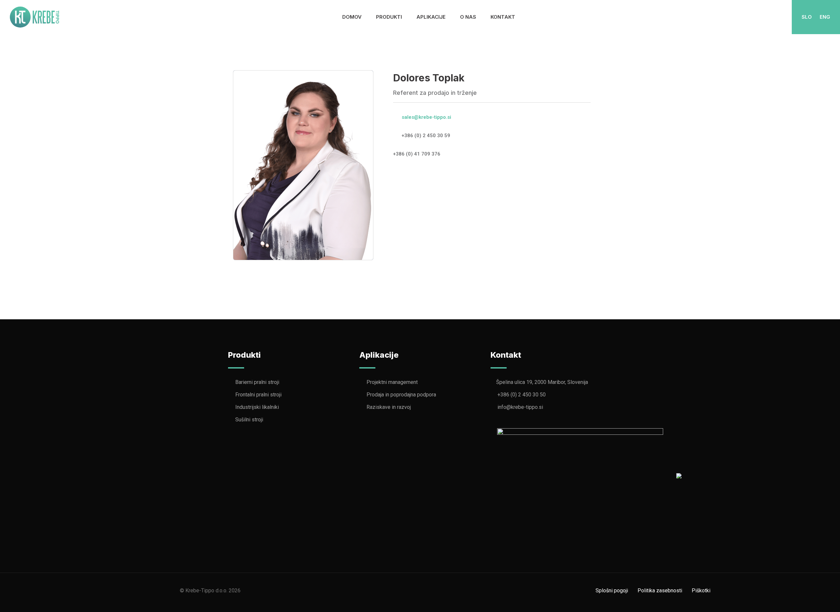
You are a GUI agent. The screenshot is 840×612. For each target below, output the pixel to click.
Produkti (389, 17)
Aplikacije (431, 17)
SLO (807, 17)
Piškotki (701, 590)
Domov (352, 17)
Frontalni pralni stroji (258, 394)
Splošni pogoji (612, 590)
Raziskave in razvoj (389, 407)
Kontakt (503, 17)
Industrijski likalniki (257, 407)
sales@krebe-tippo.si (426, 117)
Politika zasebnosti (660, 590)
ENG (825, 17)
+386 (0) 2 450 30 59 (426, 135)
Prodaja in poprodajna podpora (401, 394)
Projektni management (392, 382)
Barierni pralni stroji (257, 382)
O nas (468, 17)
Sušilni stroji (249, 419)
